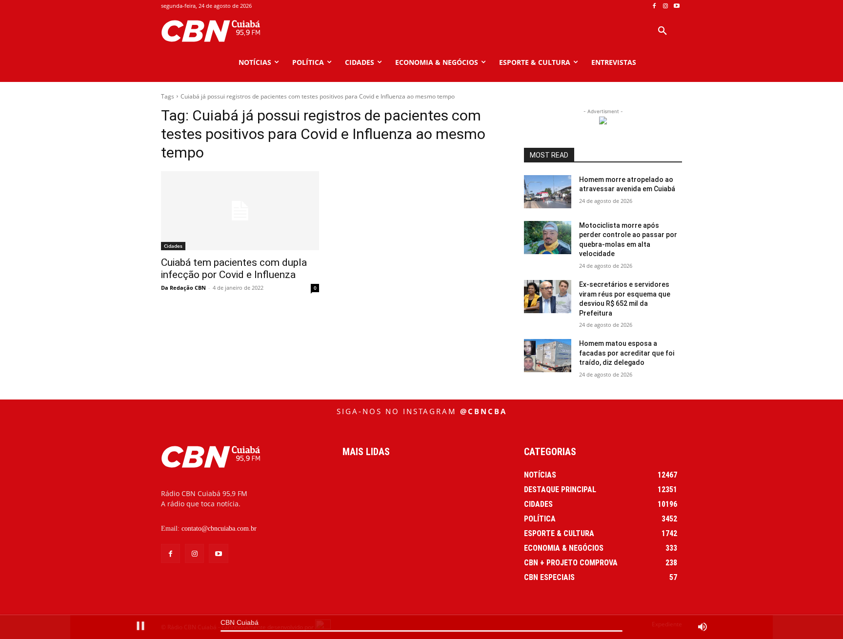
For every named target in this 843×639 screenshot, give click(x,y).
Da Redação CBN (183, 287)
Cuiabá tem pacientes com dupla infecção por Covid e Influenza (234, 268)
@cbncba (483, 411)
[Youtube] (676, 6)
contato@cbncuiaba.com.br (219, 528)
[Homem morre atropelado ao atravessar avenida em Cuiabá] (547, 191)
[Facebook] (654, 6)
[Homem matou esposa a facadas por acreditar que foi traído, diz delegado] (547, 355)
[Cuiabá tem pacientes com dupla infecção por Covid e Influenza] (240, 210)
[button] (662, 31)
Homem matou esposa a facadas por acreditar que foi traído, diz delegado (626, 352)
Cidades (173, 245)
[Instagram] (665, 6)
